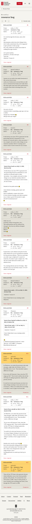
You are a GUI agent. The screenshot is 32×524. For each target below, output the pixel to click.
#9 (27, 308)
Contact (9, 496)
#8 (27, 278)
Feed (21, 496)
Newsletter (28, 496)
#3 (27, 97)
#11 (27, 397)
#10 (27, 353)
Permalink (25, 392)
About (2, 496)
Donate (19, 3)
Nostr (28, 500)
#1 (27, 25)
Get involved (11, 500)
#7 (27, 240)
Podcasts (15, 496)
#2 (27, 66)
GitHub (19, 500)
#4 (27, 125)
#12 (27, 462)
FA (25, 3)
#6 (27, 209)
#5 (27, 154)
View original (7, 62)
